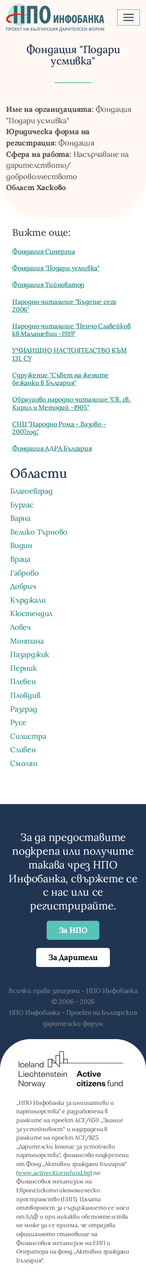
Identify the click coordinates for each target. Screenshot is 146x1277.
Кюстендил (31, 613)
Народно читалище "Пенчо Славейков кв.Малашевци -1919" (71, 330)
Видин (21, 545)
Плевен (23, 681)
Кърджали (27, 600)
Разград (23, 709)
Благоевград (31, 491)
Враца (20, 559)
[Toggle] (128, 17)
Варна (20, 518)
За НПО (73, 930)
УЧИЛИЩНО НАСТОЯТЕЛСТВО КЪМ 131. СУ (69, 354)
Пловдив (25, 695)
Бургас (22, 504)
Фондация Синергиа (43, 251)
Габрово (24, 573)
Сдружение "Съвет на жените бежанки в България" (60, 379)
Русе (18, 722)
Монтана (27, 641)
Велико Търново (38, 532)
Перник (23, 668)
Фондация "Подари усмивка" (55, 268)
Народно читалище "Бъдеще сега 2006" (64, 305)
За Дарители (73, 957)
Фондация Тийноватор (48, 284)
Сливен (23, 749)
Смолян (23, 763)
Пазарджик (29, 654)
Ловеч (20, 627)
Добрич (23, 586)
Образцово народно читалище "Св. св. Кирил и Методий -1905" (71, 403)
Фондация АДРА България (52, 448)
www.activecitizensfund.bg (54, 1172)
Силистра (28, 736)
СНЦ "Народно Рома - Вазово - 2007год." (59, 428)
